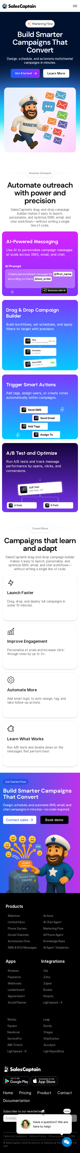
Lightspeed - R (16, 1051)
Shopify (48, 996)
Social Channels (18, 935)
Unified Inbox (16, 922)
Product (44, 1093)
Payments (14, 977)
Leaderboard (16, 989)
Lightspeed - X (52, 1002)
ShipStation (51, 1038)
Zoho (46, 977)
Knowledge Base (54, 941)
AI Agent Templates (56, 947)
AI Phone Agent (53, 935)
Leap (46, 1019)
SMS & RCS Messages (22, 947)
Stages (48, 1032)
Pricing (25, 1093)
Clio (45, 970)
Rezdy (47, 1026)
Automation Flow (19, 941)
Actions (48, 915)
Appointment (16, 996)
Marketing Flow (53, 928)
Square (12, 1026)
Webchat (14, 915)
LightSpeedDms (53, 1051)
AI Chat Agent (52, 922)
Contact (64, 1093)
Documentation (17, 1100)
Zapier (47, 983)
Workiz (11, 1019)
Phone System (17, 928)
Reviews (13, 970)
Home (8, 1093)
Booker (48, 989)
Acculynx (49, 1045)
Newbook (13, 1032)
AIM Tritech (15, 1045)
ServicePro (14, 1038)
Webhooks (15, 983)
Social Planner (17, 1002)
